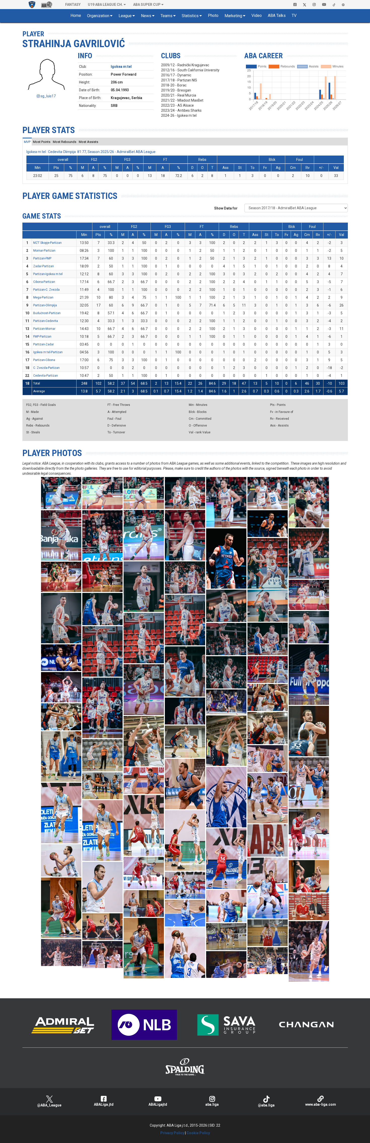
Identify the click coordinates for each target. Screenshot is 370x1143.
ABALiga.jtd (104, 1104)
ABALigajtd (158, 1104)
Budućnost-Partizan (47, 313)
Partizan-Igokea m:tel (48, 274)
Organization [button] (98, 15)
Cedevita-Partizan (45, 375)
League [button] (125, 15)
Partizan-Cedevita (45, 321)
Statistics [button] (190, 15)
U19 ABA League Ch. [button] (105, 5)
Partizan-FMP (42, 258)
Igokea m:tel (121, 67)
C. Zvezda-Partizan (46, 368)
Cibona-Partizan (44, 282)
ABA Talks (277, 15)
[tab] (27, 142)
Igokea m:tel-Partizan (48, 352)
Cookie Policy (198, 1133)
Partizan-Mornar (44, 328)
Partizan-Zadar (43, 344)
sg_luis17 (48, 96)
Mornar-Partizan (44, 250)
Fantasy (73, 5)
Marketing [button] (233, 15)
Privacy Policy (172, 1133)
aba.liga (212, 1104)
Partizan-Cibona (44, 360)
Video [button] (256, 15)
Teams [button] (166, 15)
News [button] (146, 15)
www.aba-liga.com (320, 1104)
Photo (213, 15)
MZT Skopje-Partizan (47, 243)
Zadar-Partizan (43, 266)
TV (294, 15)
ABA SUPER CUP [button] (147, 5)
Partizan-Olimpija (45, 305)
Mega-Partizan (43, 297)
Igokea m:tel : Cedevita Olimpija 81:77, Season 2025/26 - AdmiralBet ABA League (91, 152)
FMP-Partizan (42, 336)
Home (75, 15)
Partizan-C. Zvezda (46, 289)
